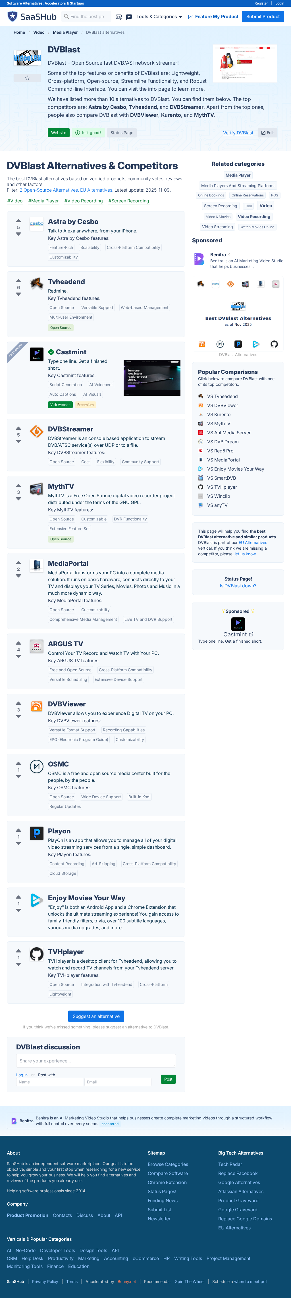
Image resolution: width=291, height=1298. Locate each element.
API (118, 1215)
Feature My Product (216, 16)
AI (9, 1250)
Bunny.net (127, 1281)
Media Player (238, 175)
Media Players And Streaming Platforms (238, 185)
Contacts (62, 1215)
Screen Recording (220, 205)
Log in (22, 1074)
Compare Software (168, 1173)
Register (261, 3)
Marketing (88, 1258)
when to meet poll (250, 1281)
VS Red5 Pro (220, 451)
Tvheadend (143, 107)
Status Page (122, 132)
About (103, 1215)
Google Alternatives (239, 1182)
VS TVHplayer (221, 487)
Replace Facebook (238, 1173)
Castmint (235, 634)
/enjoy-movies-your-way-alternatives (51, 891)
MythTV (204, 115)
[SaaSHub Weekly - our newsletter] (119, 16)
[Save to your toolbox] (27, 78)
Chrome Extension (167, 1182)
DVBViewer (144, 115)
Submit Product (263, 16)
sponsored (110, 1124)
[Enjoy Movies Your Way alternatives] (36, 900)
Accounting (116, 1258)
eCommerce (146, 1258)
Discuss (84, 1215)
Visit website (60, 405)
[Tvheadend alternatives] (36, 284)
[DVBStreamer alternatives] (36, 431)
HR (166, 1258)
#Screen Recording (129, 201)
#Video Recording (84, 201)
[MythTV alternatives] (36, 489)
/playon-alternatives (33, 824)
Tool (248, 206)
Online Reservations (248, 195)
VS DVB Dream (222, 441)
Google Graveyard (237, 1209)
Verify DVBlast (238, 132)
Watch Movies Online (257, 227)
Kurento (171, 115)
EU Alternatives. (97, 190)
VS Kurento (218, 414)
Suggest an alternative (96, 1016)
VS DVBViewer (222, 405)
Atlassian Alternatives (240, 1191)
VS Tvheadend (222, 396)
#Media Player (43, 201)
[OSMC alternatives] (36, 766)
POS (274, 195)
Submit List (159, 1209)
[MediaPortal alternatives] (36, 566)
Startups (77, 3)
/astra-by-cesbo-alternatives (42, 215)
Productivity (61, 1258)
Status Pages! (162, 1191)
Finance (55, 1266)
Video (265, 205)
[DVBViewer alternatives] (36, 706)
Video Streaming (217, 226)
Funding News (163, 1200)
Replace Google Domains (245, 1218)
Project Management (228, 1258)
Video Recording (254, 216)
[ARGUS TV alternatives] (36, 646)
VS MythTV (218, 423)
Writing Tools (188, 1258)
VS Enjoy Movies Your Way (235, 469)
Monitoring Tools (25, 1266)
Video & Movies (218, 217)
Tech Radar (230, 1164)
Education (79, 1266)
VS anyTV (217, 505)
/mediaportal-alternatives (38, 557)
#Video (15, 201)
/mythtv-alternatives (33, 479)
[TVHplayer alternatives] (36, 954)
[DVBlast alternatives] (27, 57)
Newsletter (159, 1218)
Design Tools (93, 1250)
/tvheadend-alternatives (37, 275)
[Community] (129, 16)
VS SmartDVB (221, 478)
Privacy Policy (45, 1281)
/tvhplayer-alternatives (35, 945)
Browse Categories (168, 1164)
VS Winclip (218, 496)
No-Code (26, 1250)
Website (58, 132)
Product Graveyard (238, 1200)
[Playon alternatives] (36, 833)
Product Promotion (27, 1215)
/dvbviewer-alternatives (37, 697)
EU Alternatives (253, 542)
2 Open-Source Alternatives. (50, 190)
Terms (72, 1281)
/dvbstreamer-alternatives (39, 422)
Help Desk (32, 1258)
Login (279, 3)
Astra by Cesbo (107, 107)
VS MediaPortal (223, 460)
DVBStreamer (186, 107)
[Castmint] (36, 354)
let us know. (246, 553)
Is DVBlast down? (238, 585)
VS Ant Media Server (228, 432)
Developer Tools (57, 1250)
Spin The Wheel (189, 1281)
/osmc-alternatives (31, 757)
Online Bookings (211, 195)
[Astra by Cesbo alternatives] (36, 224)
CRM (12, 1258)
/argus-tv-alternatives (34, 637)
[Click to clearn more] (145, 1121)
